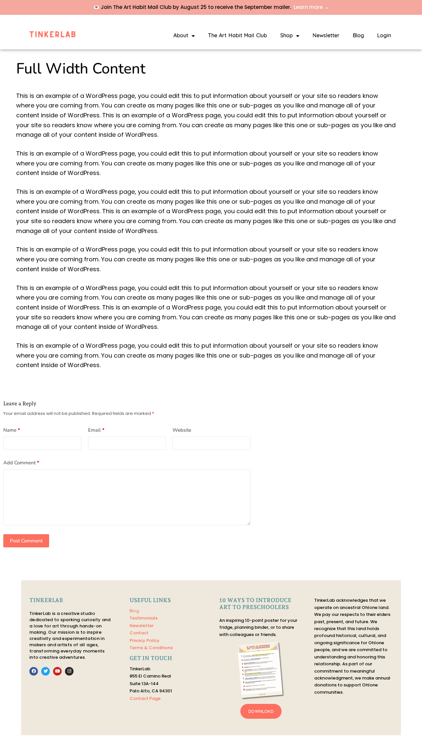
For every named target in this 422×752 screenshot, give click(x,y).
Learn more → (311, 7)
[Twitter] (45, 671)
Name (11, 430)
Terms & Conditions (151, 648)
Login (384, 36)
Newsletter (326, 36)
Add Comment (21, 462)
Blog (358, 36)
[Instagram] (69, 671)
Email (96, 430)
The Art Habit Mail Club (237, 36)
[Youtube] (57, 671)
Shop (286, 36)
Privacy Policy (145, 640)
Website (181, 430)
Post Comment (26, 540)
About (180, 36)
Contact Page (145, 698)
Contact (139, 633)
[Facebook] (33, 671)
